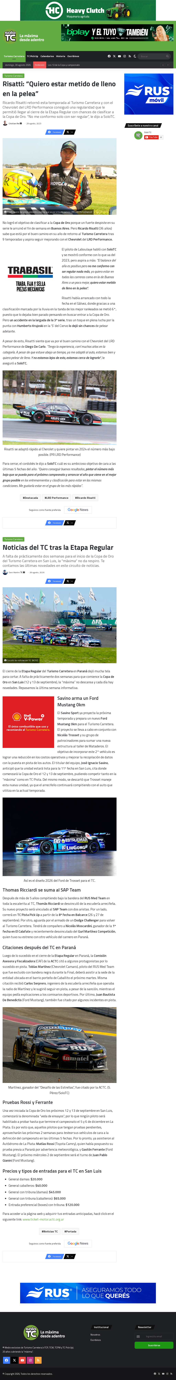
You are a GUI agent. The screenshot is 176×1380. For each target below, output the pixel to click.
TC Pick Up (32, 56)
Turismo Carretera (14, 56)
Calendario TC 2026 (57, 65)
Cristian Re (14, 123)
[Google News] (78, 510)
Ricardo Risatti (86, 498)
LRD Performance (57, 498)
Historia (60, 56)
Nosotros (95, 1334)
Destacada (31, 498)
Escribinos (73, 56)
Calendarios (47, 56)
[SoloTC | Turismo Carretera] (23, 36)
